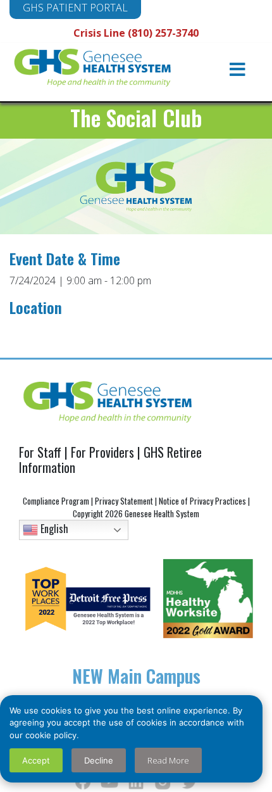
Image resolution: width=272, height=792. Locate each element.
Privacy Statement (124, 500)
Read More (168, 760)
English (53, 528)
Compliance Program (56, 500)
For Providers (102, 452)
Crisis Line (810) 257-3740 (136, 33)
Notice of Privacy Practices (202, 500)
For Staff (40, 452)
